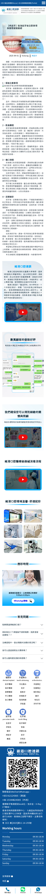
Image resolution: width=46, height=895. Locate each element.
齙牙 (37, 696)
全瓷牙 (8, 723)
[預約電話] (7, 889)
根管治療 (22, 743)
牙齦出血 (22, 731)
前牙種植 (8, 684)
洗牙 (23, 688)
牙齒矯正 (37, 684)
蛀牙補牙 (22, 723)
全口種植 (8, 700)
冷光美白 (22, 684)
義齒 (8, 739)
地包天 (37, 700)
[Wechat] (23, 889)
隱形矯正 (37, 692)
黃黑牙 (22, 692)
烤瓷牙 (34, 56)
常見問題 (22, 700)
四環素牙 (22, 696)
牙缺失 (8, 727)
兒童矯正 (37, 688)
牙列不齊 (37, 704)
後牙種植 (8, 688)
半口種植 (8, 696)
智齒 (23, 727)
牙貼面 (22, 704)
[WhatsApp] (38, 889)
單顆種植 (8, 692)
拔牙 (23, 735)
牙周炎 (22, 739)
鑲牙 (8, 731)
